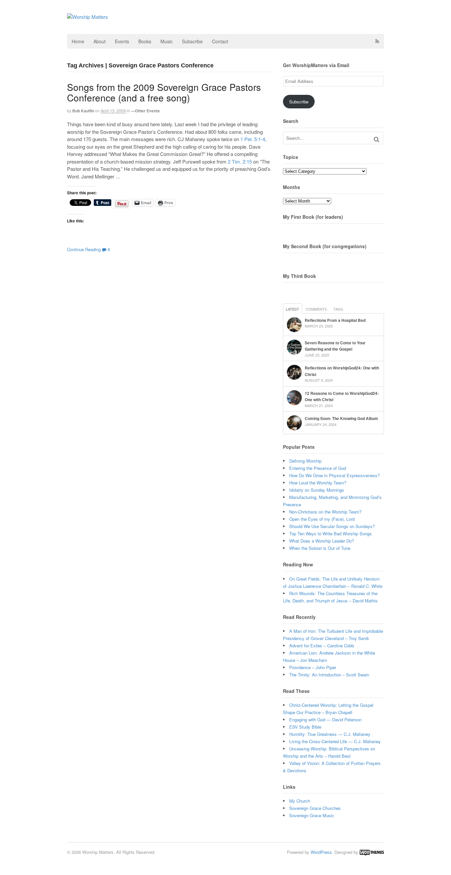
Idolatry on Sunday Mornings (316, 490)
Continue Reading (84, 249)
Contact (220, 41)
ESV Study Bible (305, 727)
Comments (316, 309)
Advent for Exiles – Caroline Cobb (321, 645)
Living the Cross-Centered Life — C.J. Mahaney (335, 741)
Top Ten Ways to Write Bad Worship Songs (330, 533)
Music (166, 41)
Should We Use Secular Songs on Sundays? (332, 526)
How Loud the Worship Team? (317, 482)
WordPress (321, 852)
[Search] (376, 139)
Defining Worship (305, 461)
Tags (338, 309)
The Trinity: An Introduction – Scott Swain (329, 674)
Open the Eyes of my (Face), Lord (322, 519)
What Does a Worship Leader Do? (321, 541)
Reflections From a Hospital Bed (335, 320)
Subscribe (192, 41)
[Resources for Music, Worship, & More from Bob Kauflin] (87, 16)
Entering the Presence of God (317, 468)
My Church (299, 801)
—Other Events (145, 111)
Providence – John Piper (312, 667)
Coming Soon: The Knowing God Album (341, 418)
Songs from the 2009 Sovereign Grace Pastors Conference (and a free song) (164, 92)
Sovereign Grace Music (311, 815)
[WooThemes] (372, 852)
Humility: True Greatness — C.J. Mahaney (329, 734)
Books (144, 41)
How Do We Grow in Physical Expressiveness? (334, 475)
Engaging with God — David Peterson (325, 719)
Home (78, 41)
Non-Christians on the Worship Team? (325, 512)
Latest (292, 309)
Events (122, 41)
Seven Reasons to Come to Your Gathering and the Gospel (335, 346)
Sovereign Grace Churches (315, 808)
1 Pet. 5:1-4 (252, 138)
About (99, 41)
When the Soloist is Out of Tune (319, 548)
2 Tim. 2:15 (240, 161)
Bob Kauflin (83, 111)
